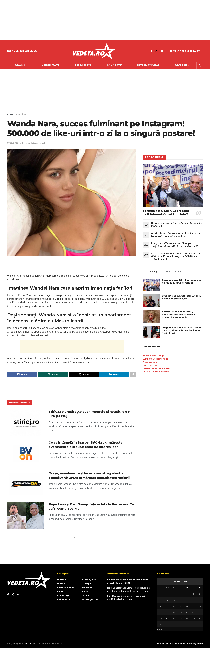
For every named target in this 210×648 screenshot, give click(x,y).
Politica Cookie (163, 643)
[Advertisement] (85, 20)
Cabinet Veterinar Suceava (157, 368)
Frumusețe (83, 65)
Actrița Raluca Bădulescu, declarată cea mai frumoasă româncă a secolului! (176, 234)
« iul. (159, 629)
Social (84, 591)
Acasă (10, 114)
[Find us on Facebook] (151, 50)
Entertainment (65, 587)
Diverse (181, 65)
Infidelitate (50, 65)
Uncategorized (90, 599)
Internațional (148, 65)
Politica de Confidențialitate (188, 643)
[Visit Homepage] (93, 51)
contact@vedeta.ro (186, 51)
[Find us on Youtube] (162, 50)
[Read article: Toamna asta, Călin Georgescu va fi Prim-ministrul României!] (173, 185)
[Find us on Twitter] (156, 50)
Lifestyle (86, 583)
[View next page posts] (74, 538)
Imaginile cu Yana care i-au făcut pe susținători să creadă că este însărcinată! (174, 245)
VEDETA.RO (31, 643)
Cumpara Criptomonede (155, 359)
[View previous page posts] (69, 538)
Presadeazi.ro (150, 362)
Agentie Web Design (153, 355)
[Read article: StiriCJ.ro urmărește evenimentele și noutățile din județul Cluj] (25, 423)
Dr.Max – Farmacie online (156, 371)
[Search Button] (200, 65)
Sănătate (114, 65)
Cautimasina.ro (150, 365)
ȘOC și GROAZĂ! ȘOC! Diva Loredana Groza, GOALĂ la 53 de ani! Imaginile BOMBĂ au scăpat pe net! (175, 256)
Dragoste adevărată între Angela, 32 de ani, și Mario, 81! (181, 297)
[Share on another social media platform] (133, 374)
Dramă (20, 65)
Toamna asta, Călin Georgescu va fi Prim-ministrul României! (166, 212)
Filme (60, 591)
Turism (85, 595)
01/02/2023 (12, 143)
